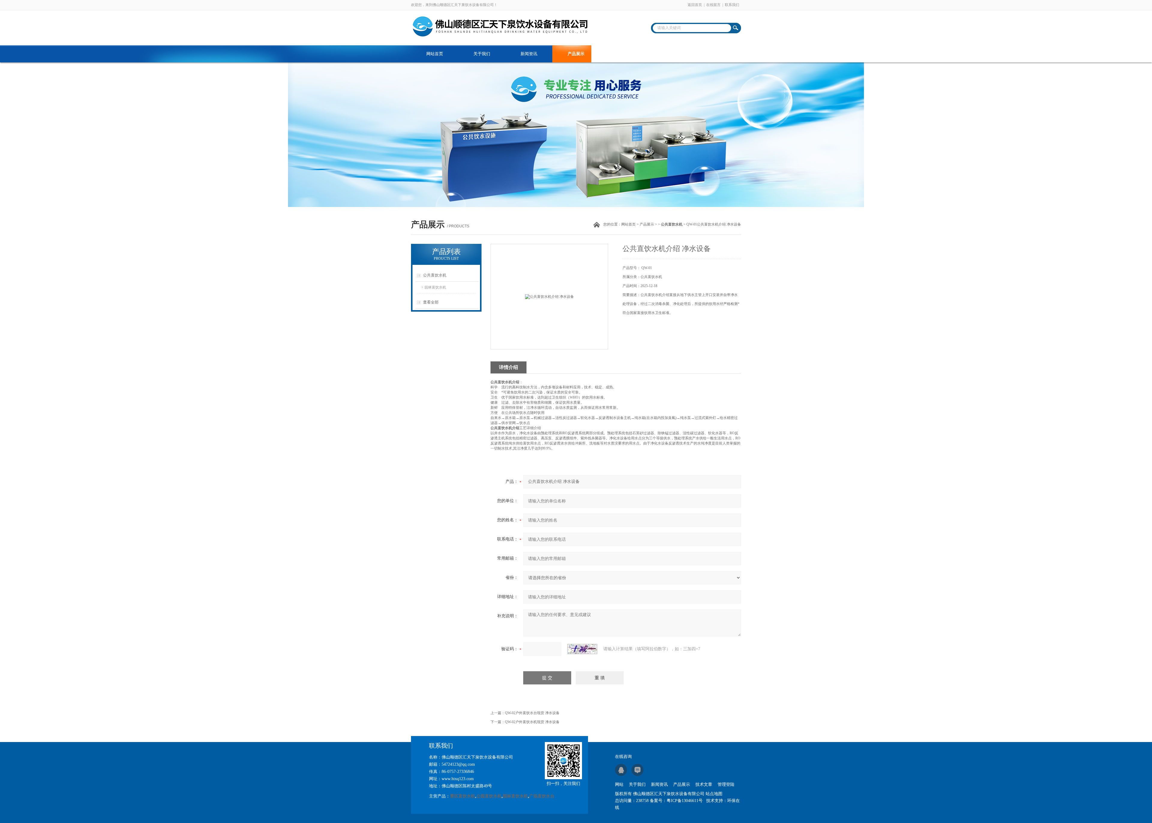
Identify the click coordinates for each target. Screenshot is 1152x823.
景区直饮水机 (462, 796)
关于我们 (481, 54)
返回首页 (695, 5)
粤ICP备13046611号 (685, 800)
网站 (619, 784)
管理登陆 (726, 784)
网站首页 (434, 54)
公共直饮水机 (434, 275)
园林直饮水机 (435, 287)
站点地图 (714, 794)
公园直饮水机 (489, 796)
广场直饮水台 (541, 796)
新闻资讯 (528, 54)
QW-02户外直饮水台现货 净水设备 (532, 713)
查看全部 (431, 302)
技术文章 (623, 54)
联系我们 (732, 5)
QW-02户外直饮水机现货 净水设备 (532, 722)
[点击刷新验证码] (582, 649)
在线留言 (713, 5)
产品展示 (576, 54)
